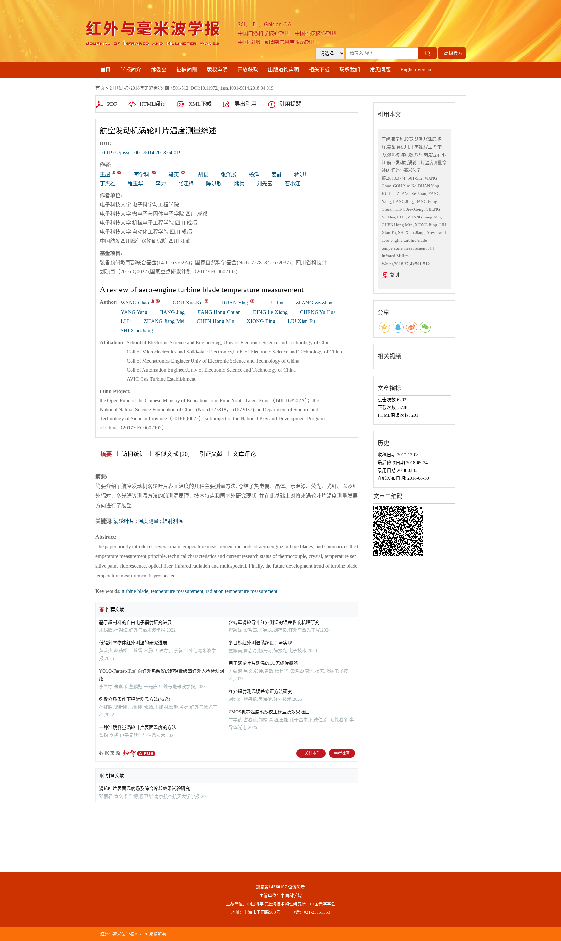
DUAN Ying (234, 302)
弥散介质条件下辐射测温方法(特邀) (134, 699)
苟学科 (141, 174)
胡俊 (203, 174)
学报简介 (130, 69)
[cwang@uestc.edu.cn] (119, 172)
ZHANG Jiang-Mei (164, 321)
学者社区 (342, 753)
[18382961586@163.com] (183, 172)
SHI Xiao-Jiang (137, 330)
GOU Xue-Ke (187, 302)
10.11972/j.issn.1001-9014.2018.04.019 (140, 152)
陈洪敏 (214, 183)
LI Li (126, 321)
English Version (416, 69)
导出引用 (245, 104)
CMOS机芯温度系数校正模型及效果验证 (269, 712)
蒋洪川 (302, 174)
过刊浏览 (119, 88)
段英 (173, 174)
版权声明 (217, 69)
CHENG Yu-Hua (318, 312)
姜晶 (276, 174)
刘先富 (264, 183)
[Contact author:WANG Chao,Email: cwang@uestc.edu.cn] (152, 301)
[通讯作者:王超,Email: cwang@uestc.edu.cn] (113, 172)
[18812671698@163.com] (154, 172)
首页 (105, 69)
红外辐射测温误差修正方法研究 (260, 691)
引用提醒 (290, 104)
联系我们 (349, 69)
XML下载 (200, 104)
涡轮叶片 (124, 521)
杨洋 (254, 174)
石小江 (292, 183)
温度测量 (148, 521)
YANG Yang (134, 312)
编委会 (159, 69)
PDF (112, 104)
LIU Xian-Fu (301, 321)
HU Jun (275, 302)
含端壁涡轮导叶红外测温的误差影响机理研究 (274, 622)
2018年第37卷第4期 (150, 88)
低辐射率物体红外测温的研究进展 (133, 642)
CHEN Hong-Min (215, 321)
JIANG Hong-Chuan (219, 312)
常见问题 (380, 69)
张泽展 (228, 174)
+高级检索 (452, 53)
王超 (105, 174)
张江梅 (186, 183)
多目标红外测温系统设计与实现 (260, 642)
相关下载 (319, 69)
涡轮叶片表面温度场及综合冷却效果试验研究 (144, 788)
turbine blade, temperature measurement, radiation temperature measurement (199, 591)
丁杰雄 (107, 183)
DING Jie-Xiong (270, 312)
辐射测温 (172, 521)
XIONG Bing (261, 321)
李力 (161, 183)
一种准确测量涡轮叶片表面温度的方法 (137, 727)
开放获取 (247, 69)
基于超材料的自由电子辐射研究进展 (135, 622)
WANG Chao (135, 302)
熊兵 (239, 183)
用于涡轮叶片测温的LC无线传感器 (263, 663)
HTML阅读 (153, 104)
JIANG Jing (172, 312)
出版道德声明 (283, 69)
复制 (394, 274)
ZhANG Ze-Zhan (314, 302)
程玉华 (135, 183)
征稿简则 (186, 69)
